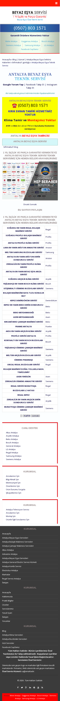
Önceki (26, 204)
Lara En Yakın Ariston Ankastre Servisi (23, 247)
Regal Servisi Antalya (11, 578)
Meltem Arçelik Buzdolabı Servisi (23, 355)
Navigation (30, 3)
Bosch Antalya (48, 41)
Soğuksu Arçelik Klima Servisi (23, 279)
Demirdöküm (51, 300)
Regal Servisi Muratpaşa (23, 386)
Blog (4, 631)
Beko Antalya (12, 439)
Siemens (49, 288)
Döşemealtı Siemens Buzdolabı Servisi (23, 288)
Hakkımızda (7, 596)
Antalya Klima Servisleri (12, 635)
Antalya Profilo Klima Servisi (23, 243)
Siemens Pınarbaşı (23, 360)
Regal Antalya (12, 452)
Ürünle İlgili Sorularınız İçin (17, 519)
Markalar (6, 574)
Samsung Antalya (32, 45)
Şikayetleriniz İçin (13, 492)
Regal (48, 229)
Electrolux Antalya (10, 570)
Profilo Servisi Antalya (23, 336)
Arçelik (48, 279)
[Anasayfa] (30, 15)
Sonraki (33, 204)
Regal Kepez (23, 395)
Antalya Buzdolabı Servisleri (14, 639)
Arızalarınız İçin (12, 476)
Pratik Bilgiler (8, 600)
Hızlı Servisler (8, 643)
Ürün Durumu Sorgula (15, 489)
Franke (49, 326)
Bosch (48, 283)
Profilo (48, 237)
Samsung (50, 252)
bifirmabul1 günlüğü (21, 62)
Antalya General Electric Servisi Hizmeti (19, 562)
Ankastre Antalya (9, 554)
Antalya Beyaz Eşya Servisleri (15, 537)
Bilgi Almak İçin (12, 479)
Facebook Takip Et (35, 84)
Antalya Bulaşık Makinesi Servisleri (17, 541)
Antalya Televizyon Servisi (17, 509)
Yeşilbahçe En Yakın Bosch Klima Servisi (23, 283)
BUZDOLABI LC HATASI (23, 390)
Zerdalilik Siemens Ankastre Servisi (23, 381)
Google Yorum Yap (13, 84)
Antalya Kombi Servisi (11, 566)
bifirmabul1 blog (11, 147)
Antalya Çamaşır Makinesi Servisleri (18, 546)
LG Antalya (49, 45)
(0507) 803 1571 (30, 28)
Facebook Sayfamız (29, 49)
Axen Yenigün (23, 376)
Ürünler (5, 604)
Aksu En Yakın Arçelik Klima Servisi (23, 331)
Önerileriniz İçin (13, 486)
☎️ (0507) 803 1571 (30, 105)
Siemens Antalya (13, 45)
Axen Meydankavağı (23, 317)
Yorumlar (6, 621)
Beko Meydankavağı (23, 312)
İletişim (5, 582)
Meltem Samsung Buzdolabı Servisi (23, 252)
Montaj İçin (11, 516)
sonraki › (36, 415)
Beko (48, 306)
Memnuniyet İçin (13, 482)
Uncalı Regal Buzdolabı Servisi (23, 364)
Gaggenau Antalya (29, 41)
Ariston (49, 247)
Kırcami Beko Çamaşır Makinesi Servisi (23, 321)
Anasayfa (6, 59)
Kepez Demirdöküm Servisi (23, 300)
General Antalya (13, 446)
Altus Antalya (11, 432)
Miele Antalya (11, 41)
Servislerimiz (8, 608)
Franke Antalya (23, 326)
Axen (48, 317)
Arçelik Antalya (12, 435)
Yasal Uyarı (7, 613)
